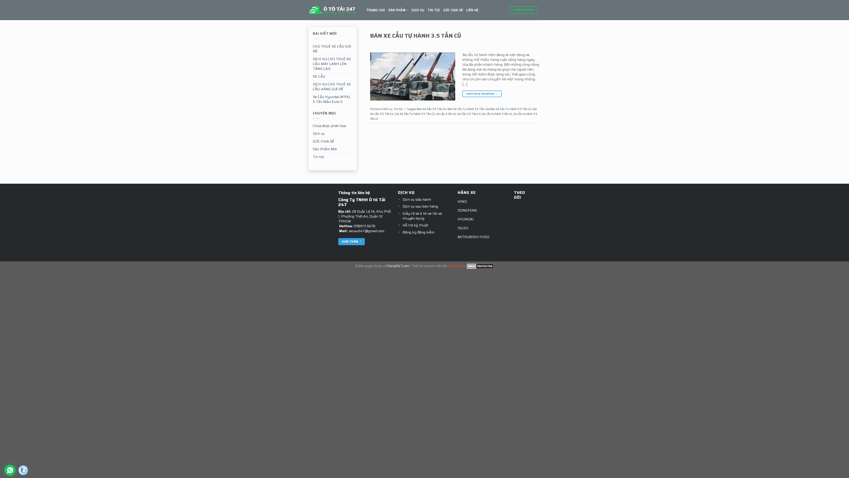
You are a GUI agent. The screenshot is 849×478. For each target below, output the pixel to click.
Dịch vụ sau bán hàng (420, 206)
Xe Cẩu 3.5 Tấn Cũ (469, 114)
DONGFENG (467, 210)
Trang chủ (375, 10)
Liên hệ (472, 10)
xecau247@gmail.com (366, 231)
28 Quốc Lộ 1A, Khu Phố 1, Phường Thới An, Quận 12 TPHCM (364, 216)
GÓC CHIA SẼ (453, 10)
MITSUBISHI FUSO (473, 237)
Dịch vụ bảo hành (417, 199)
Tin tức (433, 10)
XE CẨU (319, 76)
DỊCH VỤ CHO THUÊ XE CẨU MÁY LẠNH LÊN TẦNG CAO (332, 63)
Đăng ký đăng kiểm (418, 232)
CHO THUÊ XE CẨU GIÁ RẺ (332, 49)
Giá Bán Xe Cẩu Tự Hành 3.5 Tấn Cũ (508, 109)
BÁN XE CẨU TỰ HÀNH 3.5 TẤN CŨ (415, 35)
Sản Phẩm (396, 10)
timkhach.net (456, 266)
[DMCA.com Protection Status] (480, 266)
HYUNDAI (466, 219)
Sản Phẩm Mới (325, 149)
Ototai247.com (398, 266)
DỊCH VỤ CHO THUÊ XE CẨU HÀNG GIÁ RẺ (332, 86)
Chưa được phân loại (329, 126)
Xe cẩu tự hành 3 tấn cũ (497, 114)
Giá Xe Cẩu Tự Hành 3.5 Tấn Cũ (415, 114)
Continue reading (482, 94)
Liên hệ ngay (524, 10)
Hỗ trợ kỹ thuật (415, 225)
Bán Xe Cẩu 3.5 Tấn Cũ (431, 109)
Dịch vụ (417, 10)
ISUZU (463, 228)
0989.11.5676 (364, 226)
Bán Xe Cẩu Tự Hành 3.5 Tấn (465, 109)
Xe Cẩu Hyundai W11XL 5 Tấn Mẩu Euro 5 (332, 99)
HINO (462, 201)
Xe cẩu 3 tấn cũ (446, 114)
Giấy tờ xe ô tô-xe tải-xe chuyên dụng (422, 216)
